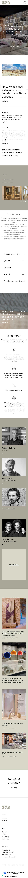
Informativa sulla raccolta (9, 876)
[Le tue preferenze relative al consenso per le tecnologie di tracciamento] (2, 875)
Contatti (4, 832)
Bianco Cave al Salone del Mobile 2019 (12, 753)
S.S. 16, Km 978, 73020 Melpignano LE (7, 851)
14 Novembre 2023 (12, 728)
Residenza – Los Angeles (15, 180)
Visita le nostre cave (10, 155)
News (3, 637)
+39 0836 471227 (6, 854)
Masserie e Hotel (7, 182)
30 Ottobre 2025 (12, 637)
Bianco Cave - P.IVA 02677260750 (13, 865)
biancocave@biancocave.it (8, 857)
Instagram (4, 818)
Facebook (4, 821)
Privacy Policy (5, 836)
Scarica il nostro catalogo (12, 152)
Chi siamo (4, 834)
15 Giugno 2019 (12, 756)
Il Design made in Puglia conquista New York (12, 724)
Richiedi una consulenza (11, 149)
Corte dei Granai (8, 180)
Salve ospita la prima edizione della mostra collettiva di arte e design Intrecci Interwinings (13, 633)
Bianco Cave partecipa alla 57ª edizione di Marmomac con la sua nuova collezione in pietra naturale (12, 680)
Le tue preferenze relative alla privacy (15, 873)
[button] (21, 201)
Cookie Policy (5, 839)
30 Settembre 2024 (13, 684)
